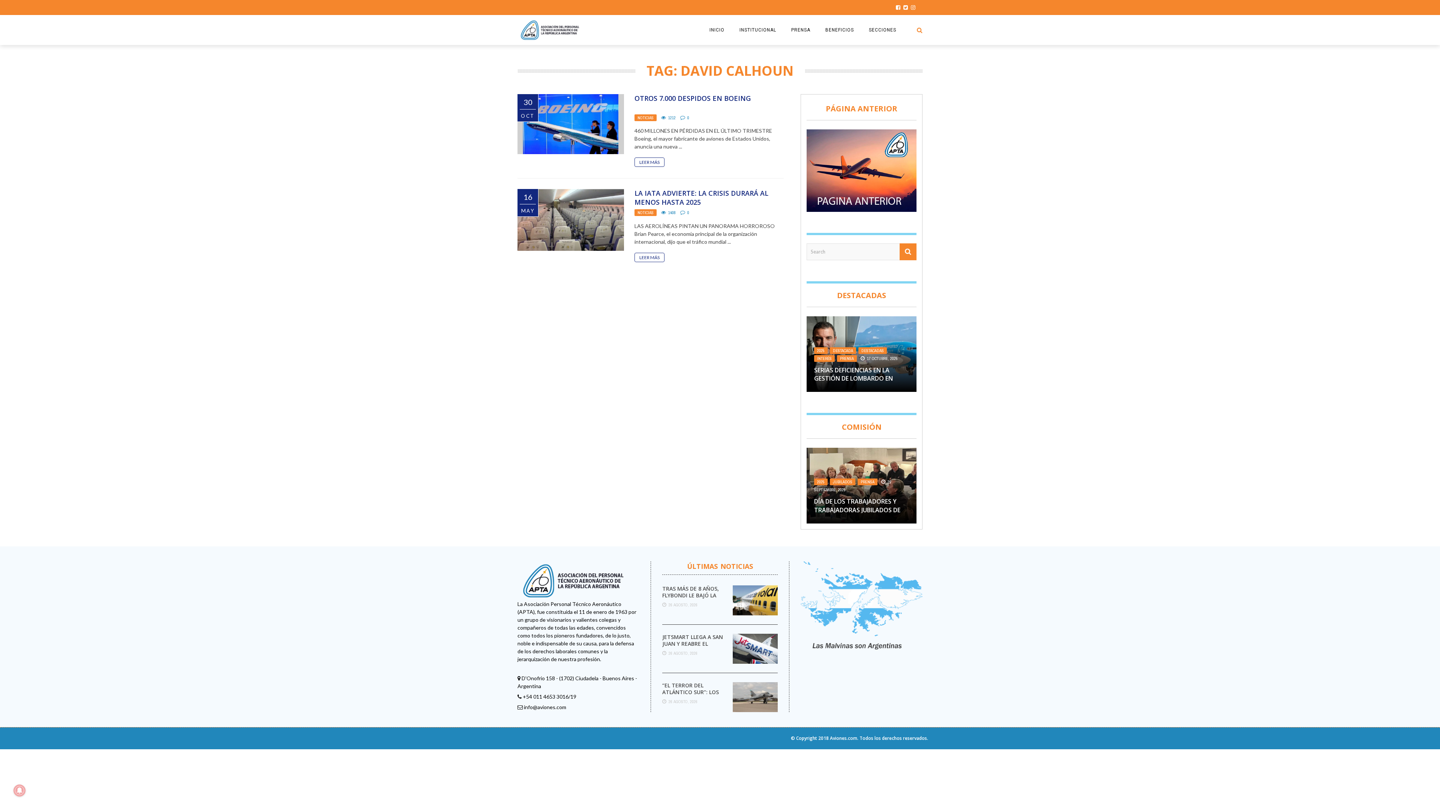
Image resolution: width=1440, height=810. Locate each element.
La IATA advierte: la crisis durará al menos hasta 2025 (701, 197)
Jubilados (842, 481)
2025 (821, 350)
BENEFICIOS (839, 30)
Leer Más (649, 162)
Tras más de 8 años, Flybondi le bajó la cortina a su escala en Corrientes (690, 599)
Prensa (847, 358)
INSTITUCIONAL (758, 30)
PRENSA (800, 30)
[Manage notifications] (20, 790)
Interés (824, 358)
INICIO (717, 30)
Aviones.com (843, 738)
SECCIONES (882, 30)
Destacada (843, 350)
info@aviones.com (545, 707)
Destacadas (872, 350)
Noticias (646, 117)
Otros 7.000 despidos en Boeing (692, 98)
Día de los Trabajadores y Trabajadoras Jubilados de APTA (857, 509)
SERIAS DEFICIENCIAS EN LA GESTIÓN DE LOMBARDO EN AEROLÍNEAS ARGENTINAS (853, 378)
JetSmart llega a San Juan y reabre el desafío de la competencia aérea (692, 647)
